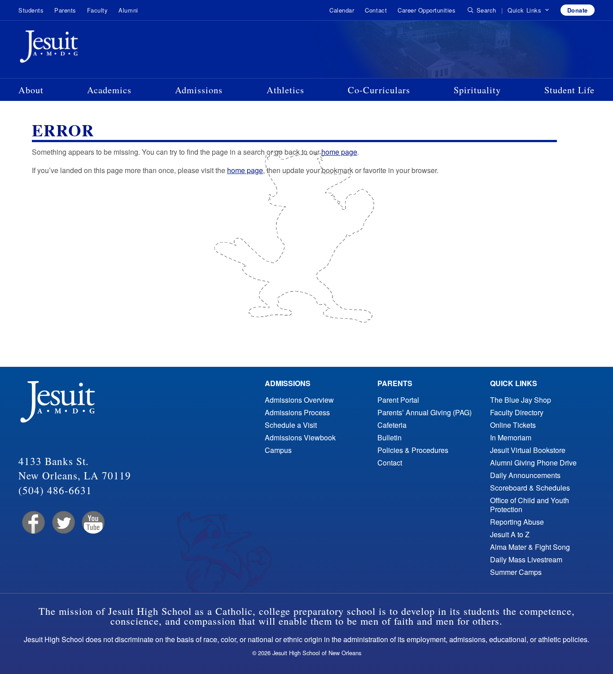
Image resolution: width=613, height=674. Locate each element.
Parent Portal (398, 400)
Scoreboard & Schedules (530, 488)
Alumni (128, 10)
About (31, 89)
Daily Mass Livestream (526, 559)
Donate (577, 10)
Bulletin (389, 437)
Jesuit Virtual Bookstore (527, 450)
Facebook (32, 522)
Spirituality (477, 89)
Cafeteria (392, 425)
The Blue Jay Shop (520, 400)
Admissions (199, 89)
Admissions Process (297, 412)
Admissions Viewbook (300, 437)
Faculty (97, 10)
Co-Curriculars (379, 89)
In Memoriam (510, 437)
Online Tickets (513, 425)
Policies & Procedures (412, 450)
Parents (65, 10)
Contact (376, 10)
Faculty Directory (516, 412)
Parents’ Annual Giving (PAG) (424, 412)
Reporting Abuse (517, 522)
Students (31, 10)
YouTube (92, 522)
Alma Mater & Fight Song (530, 547)
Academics (109, 89)
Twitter (62, 522)
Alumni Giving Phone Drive (533, 462)
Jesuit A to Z (510, 534)
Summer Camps (516, 572)
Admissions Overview (299, 400)
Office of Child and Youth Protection (529, 504)
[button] (528, 10)
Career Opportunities (426, 10)
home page (339, 152)
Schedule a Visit (291, 425)
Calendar (341, 10)
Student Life (569, 89)
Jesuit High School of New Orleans (81, 48)
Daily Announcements (525, 475)
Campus (278, 450)
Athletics (285, 89)
